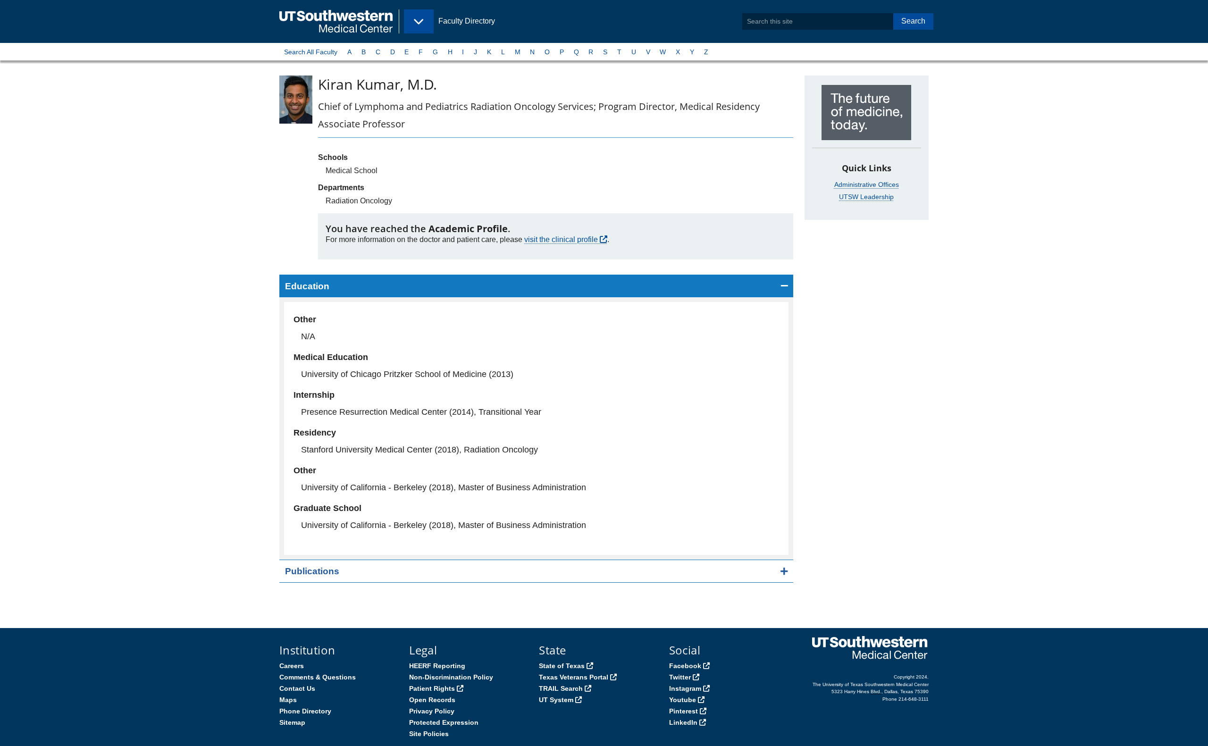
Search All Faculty (310, 52)
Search (913, 21)
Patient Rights (432, 688)
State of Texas (562, 666)
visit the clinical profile (561, 239)
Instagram (685, 688)
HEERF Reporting (437, 666)
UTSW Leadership (866, 197)
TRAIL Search (561, 688)
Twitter (680, 677)
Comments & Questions (317, 677)
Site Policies (429, 734)
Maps (288, 700)
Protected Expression (443, 722)
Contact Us (297, 688)
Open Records (432, 700)
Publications (312, 571)
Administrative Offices (866, 184)
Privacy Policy (431, 711)
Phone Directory (305, 711)
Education (307, 286)
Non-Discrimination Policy (451, 677)
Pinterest (683, 711)
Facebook (685, 666)
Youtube (682, 700)
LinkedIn (683, 722)
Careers (291, 666)
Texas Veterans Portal (573, 677)
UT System (556, 700)
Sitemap (292, 722)
